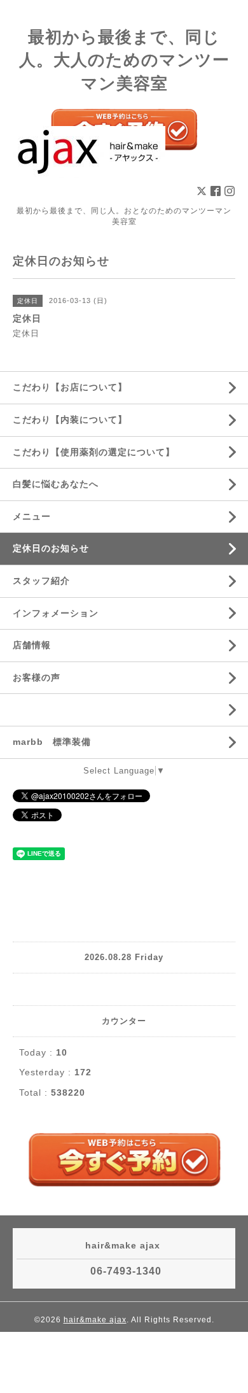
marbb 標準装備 (52, 742)
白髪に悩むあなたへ (56, 484)
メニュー (32, 516)
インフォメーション (56, 613)
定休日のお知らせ (51, 548)
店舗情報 (32, 645)
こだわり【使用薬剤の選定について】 (94, 452)
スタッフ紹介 (41, 581)
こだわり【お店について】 (70, 387)
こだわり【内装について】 (70, 419)
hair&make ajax (95, 1319)
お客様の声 (36, 677)
